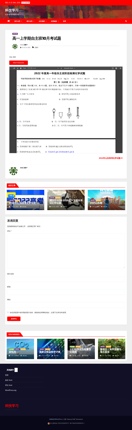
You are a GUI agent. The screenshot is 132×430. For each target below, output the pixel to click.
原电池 (12, 351)
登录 (6, 375)
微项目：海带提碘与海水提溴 (110, 350)
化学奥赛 (42, 21)
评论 (9, 231)
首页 (64, 21)
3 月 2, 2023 (15, 355)
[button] (126, 21)
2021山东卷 (96, 202)
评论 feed (8, 385)
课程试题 (15, 33)
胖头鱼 (24, 206)
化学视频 (11, 349)
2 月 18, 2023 (76, 355)
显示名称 (10, 274)
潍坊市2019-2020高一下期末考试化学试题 (66, 201)
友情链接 (54, 21)
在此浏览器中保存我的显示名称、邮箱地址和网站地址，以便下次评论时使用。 (39, 312)
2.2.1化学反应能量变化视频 (80, 350)
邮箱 (9, 287)
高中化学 (30, 21)
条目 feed (8, 380)
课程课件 (17, 349)
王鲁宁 (25, 45)
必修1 (36, 47)
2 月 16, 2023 (106, 355)
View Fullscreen (18, 63)
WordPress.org (10, 390)
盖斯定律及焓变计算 (49, 351)
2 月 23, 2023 (45, 355)
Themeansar (79, 419)
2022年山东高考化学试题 (110, 158)
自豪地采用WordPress (56, 419)
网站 (9, 300)
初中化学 (17, 21)
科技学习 (11, 10)
